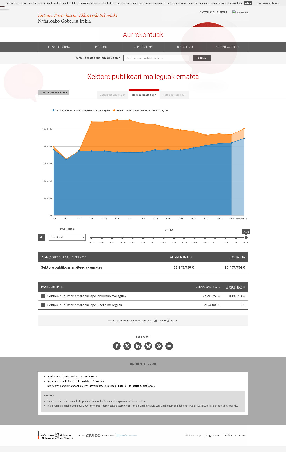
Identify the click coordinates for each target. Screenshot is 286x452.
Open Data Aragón (126, 435)
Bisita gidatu (185, 47)
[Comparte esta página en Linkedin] (138, 346)
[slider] (246, 238)
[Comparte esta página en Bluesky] (148, 346)
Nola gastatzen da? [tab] (144, 94)
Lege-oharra (213, 435)
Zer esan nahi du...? (227, 47)
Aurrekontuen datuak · (72, 376)
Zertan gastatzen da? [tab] (112, 94)
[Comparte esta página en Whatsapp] (159, 346)
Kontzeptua (50, 287)
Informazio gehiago (267, 3)
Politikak (101, 47)
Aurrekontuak (143, 35)
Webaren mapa (193, 435)
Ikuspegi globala (59, 47)
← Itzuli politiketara (53, 92)
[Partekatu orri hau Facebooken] (117, 346)
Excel (173, 320)
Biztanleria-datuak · (75, 381)
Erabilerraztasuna (235, 435)
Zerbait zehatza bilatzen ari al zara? (98, 58)
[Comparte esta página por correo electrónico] (169, 346)
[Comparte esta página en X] (127, 346)
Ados (248, 3)
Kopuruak (67, 229)
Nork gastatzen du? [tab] (174, 94)
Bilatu (203, 58)
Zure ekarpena (143, 47)
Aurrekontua (206, 287)
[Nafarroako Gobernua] (55, 435)
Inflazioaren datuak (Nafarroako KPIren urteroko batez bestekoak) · (101, 386)
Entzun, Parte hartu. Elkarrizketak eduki (77, 15)
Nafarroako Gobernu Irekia (64, 21)
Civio (93, 436)
